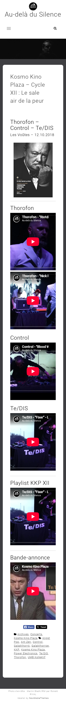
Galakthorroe (40, 645)
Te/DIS (43, 653)
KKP (16, 649)
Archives (23, 634)
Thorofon (20, 657)
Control (38, 641)
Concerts (36, 634)
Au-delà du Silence (33, 14)
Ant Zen (26, 641)
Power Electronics (25, 653)
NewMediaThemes (39, 698)
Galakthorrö (22, 645)
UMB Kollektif (36, 657)
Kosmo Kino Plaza (26, 638)
